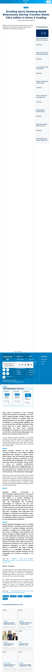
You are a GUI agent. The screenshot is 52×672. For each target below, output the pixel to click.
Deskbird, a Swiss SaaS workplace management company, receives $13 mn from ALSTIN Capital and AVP (17, 560)
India (42, 364)
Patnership (31, 372)
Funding (26, 7)
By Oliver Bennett (29, 20)
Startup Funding (27, 596)
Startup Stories (21, 364)
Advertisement (33, 361)
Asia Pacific (44, 359)
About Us (31, 359)
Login (48, 1)
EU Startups (5, 596)
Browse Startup (21, 368)
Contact (31, 374)
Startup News (20, 359)
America (43, 361)
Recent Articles (28, 395)
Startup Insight (21, 366)
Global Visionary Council (19, 372)
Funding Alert (13, 596)
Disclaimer (31, 370)
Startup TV (19, 361)
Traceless (5, 598)
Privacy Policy (32, 364)
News (20, 642)
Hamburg (20, 596)
